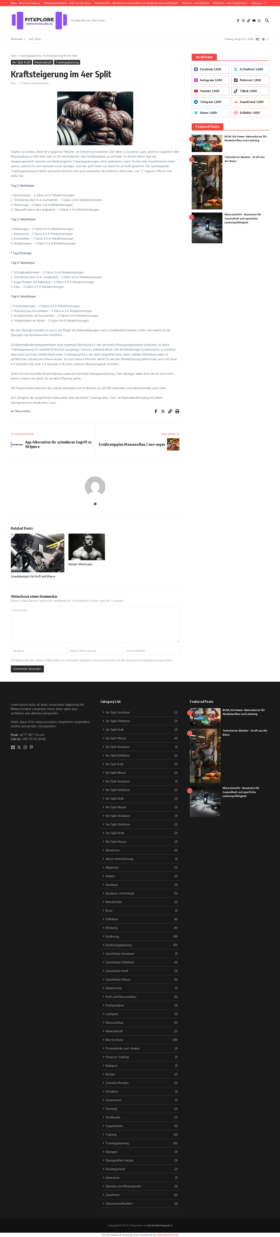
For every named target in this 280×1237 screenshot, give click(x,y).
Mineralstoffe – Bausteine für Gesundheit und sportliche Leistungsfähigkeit (242, 218)
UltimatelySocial (168, 1235)
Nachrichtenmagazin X (159, 1225)
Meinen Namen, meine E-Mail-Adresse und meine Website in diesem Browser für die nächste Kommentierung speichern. (93, 660)
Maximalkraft (43, 62)
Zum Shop (34, 39)
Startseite (17, 39)
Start (14, 55)
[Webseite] (95, 504)
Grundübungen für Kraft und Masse (33, 576)
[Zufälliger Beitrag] (257, 39)
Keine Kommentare (36, 83)
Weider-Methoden (80, 564)
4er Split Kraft (21, 62)
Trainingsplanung (30, 55)
